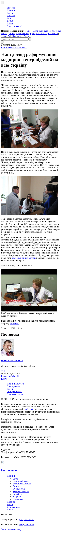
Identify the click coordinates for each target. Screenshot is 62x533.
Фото (9, 18)
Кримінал (53, 33)
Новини (11, 10)
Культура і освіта (38, 33)
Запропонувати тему (11, 529)
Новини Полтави (15, 383)
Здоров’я (5, 36)
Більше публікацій (10, 376)
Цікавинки (16, 36)
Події (27, 31)
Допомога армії (14, 26)
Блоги (10, 13)
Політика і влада (40, 31)
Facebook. (14, 323)
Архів (26, 36)
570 (3, 371)
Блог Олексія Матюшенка (14, 47)
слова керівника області (24, 258)
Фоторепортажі (14, 391)
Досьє (10, 21)
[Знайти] (29, 38)
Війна (10, 23)
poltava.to (29, 409)
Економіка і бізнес (22, 483)
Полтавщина (9, 470)
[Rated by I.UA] (7, 464)
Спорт (12, 33)
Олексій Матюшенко (12, 360)
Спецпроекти (13, 386)
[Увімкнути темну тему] (2, 2)
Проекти (11, 15)
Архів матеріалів (15, 394)
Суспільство (22, 33)
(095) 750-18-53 (26, 524)
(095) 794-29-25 (26, 519)
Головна (11, 8)
